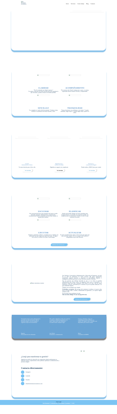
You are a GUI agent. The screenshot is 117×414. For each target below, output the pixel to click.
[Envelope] (22, 383)
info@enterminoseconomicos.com (34, 383)
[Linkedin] (22, 376)
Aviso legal (58, 401)
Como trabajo (80, 3)
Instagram (28, 372)
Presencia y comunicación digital (91, 164)
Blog (87, 3)
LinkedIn (28, 376)
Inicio (67, 3)
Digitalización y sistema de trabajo (59, 164)
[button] (16, 283)
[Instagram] (22, 372)
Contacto (93, 3)
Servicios (73, 3)
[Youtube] (22, 379)
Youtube (28, 379)
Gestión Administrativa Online (27, 164)
